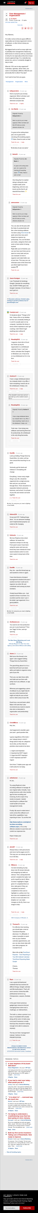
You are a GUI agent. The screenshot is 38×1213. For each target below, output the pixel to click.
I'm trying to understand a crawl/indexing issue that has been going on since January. (19, 1116)
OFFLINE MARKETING (11, 22)
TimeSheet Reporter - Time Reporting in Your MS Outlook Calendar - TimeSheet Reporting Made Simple (21, 957)
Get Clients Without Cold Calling (22, 645)
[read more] (17, 1074)
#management (9, 81)
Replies (10, 1077)
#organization (19, 81)
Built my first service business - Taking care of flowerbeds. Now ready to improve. (20, 1135)
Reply (9, 1129)
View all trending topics (13, 1152)
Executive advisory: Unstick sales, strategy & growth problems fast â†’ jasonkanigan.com (18, 300)
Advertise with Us (28, 8)
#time (26, 81)
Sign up (31, 3)
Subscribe (20, 25)
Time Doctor (25, 232)
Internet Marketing (24, 1084)
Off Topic (28, 1067)
